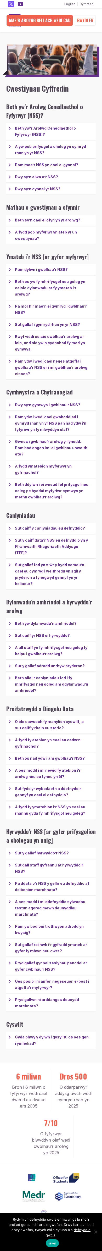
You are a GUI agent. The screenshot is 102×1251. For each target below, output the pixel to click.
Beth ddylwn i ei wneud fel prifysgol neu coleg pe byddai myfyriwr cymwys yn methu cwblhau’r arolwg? (51, 490)
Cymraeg (87, 4)
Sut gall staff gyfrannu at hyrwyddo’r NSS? (49, 868)
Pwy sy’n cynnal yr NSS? (37, 189)
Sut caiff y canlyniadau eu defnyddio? (50, 528)
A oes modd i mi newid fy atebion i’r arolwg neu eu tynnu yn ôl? (48, 773)
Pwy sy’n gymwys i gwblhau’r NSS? (47, 405)
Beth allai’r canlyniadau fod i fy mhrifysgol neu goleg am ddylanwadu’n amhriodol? (51, 684)
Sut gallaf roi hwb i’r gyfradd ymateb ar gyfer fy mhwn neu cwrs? (51, 947)
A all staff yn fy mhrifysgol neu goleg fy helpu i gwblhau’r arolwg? (51, 650)
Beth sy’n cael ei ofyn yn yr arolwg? (47, 220)
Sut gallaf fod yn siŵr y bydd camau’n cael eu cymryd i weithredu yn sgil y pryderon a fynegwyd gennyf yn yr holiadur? (49, 574)
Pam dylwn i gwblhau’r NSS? (41, 269)
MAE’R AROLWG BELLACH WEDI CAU (39, 20)
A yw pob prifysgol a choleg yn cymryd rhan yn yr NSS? (50, 149)
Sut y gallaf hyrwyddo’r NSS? (42, 853)
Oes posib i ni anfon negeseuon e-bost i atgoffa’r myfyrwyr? (52, 984)
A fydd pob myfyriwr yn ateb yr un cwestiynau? (46, 235)
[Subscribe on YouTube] (20, 4)
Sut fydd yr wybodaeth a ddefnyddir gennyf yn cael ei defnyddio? (48, 791)
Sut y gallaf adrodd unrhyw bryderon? (50, 666)
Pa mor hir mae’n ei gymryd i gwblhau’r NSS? (51, 309)
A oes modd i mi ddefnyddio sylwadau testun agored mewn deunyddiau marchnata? (50, 907)
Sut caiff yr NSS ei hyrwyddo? (42, 635)
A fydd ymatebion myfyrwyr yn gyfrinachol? (43, 469)
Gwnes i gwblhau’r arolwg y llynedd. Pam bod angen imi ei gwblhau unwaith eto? (51, 447)
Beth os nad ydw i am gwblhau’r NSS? (50, 758)
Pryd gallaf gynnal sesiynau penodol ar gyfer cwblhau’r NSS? (51, 966)
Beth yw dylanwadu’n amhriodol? (46, 623)
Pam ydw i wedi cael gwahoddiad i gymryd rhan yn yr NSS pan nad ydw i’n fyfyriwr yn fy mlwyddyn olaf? (50, 423)
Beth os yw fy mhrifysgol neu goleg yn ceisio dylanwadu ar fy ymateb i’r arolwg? (50, 287)
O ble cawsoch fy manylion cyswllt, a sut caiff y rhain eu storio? (49, 724)
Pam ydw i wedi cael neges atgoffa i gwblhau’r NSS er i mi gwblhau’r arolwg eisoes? (51, 367)
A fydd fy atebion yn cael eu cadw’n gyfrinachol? (48, 743)
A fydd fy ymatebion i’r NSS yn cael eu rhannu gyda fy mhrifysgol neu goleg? (50, 810)
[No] (95, 1232)
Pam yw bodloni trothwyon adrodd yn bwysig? (49, 929)
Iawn (52, 1243)
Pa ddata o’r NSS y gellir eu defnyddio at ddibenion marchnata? (52, 886)
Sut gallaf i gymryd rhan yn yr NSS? (47, 324)
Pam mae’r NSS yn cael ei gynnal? (46, 165)
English (69, 4)
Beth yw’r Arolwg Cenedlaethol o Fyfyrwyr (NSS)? (45, 131)
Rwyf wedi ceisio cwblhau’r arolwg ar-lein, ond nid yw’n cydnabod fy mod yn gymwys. (50, 342)
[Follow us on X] (11, 4)
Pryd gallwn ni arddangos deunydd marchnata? (47, 1002)
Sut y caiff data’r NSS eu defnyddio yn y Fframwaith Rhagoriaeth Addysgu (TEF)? (51, 546)
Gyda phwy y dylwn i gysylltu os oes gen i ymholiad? (52, 1040)
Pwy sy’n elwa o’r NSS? (36, 177)
